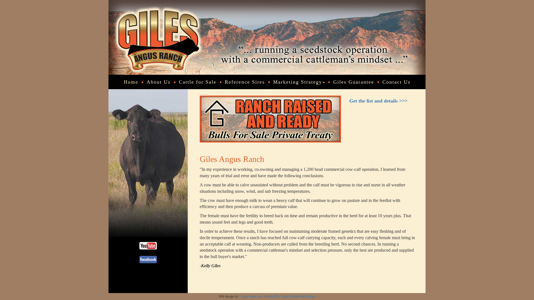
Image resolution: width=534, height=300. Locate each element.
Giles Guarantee (353, 82)
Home (131, 82)
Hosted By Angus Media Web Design (290, 296)
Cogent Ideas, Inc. (251, 296)
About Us (158, 82)
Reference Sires (245, 82)
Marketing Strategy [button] (297, 82)
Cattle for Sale (197, 82)
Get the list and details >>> (378, 101)
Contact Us (396, 82)
